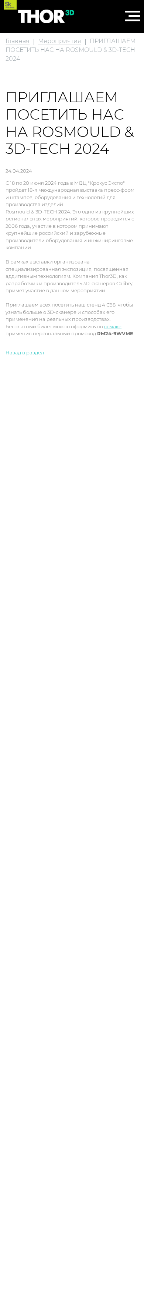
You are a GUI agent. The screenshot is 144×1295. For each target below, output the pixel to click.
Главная (18, 41)
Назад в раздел (25, 352)
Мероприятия (59, 41)
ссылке (112, 326)
